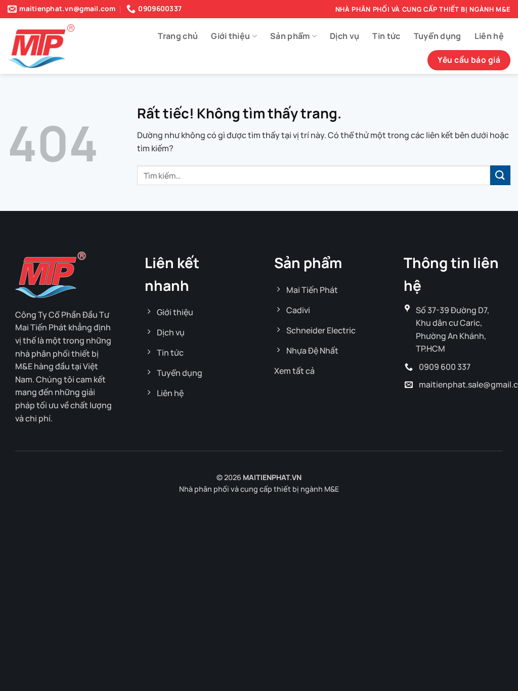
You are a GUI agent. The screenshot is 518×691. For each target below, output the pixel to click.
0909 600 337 (444, 366)
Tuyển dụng (437, 35)
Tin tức (386, 35)
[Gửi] (500, 175)
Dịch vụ (344, 35)
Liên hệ (489, 35)
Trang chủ (178, 35)
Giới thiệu (230, 35)
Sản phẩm (290, 35)
